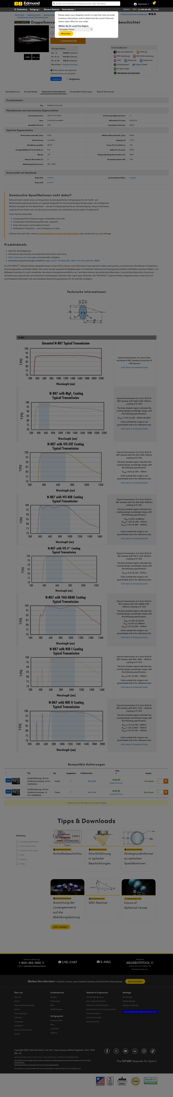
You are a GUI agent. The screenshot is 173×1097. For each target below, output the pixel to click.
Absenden (65, 33)
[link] (155, 2)
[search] (86, 3)
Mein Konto (142, 4)
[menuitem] (23, 9)
